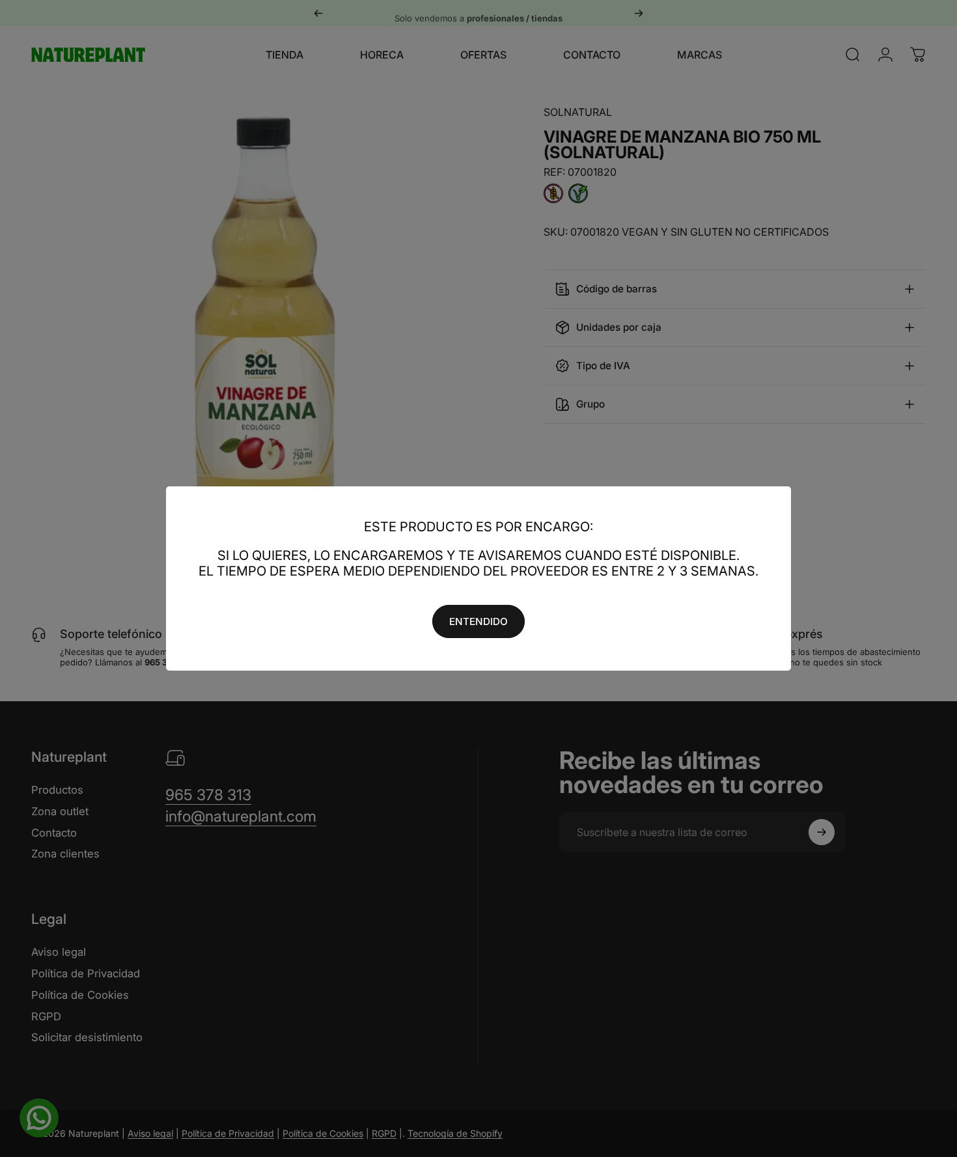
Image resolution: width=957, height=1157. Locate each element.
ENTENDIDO (478, 621)
